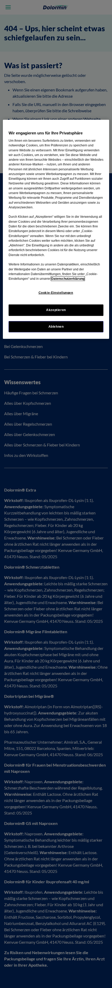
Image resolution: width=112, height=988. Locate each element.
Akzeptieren (56, 310)
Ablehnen (56, 326)
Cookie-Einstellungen (56, 293)
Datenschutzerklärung (67, 279)
